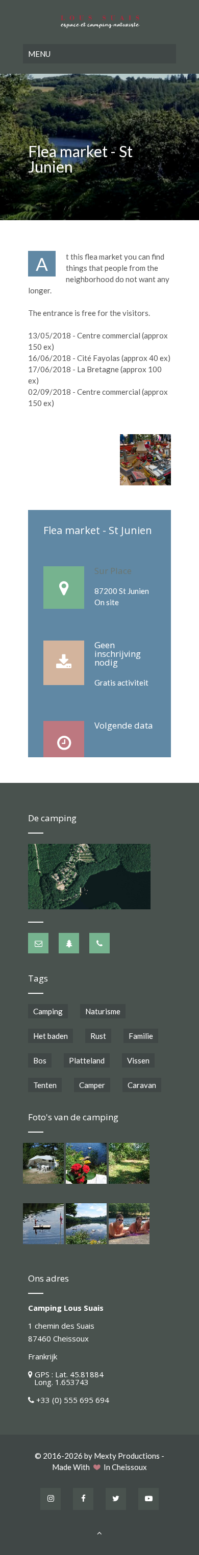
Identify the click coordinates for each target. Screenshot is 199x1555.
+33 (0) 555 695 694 (72, 1400)
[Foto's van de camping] (43, 1163)
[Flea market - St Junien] (145, 459)
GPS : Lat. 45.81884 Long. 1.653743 (66, 1378)
